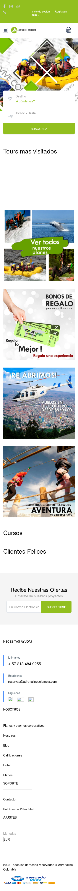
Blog (6, 745)
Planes (8, 775)
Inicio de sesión (40, 11)
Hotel (6, 765)
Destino (21, 96)
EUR (34, 15)
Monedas (9, 833)
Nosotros (9, 735)
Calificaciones (12, 755)
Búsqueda (39, 129)
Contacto (9, 799)
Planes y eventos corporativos (23, 725)
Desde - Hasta (26, 113)
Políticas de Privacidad (18, 809)
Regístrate (61, 11)
